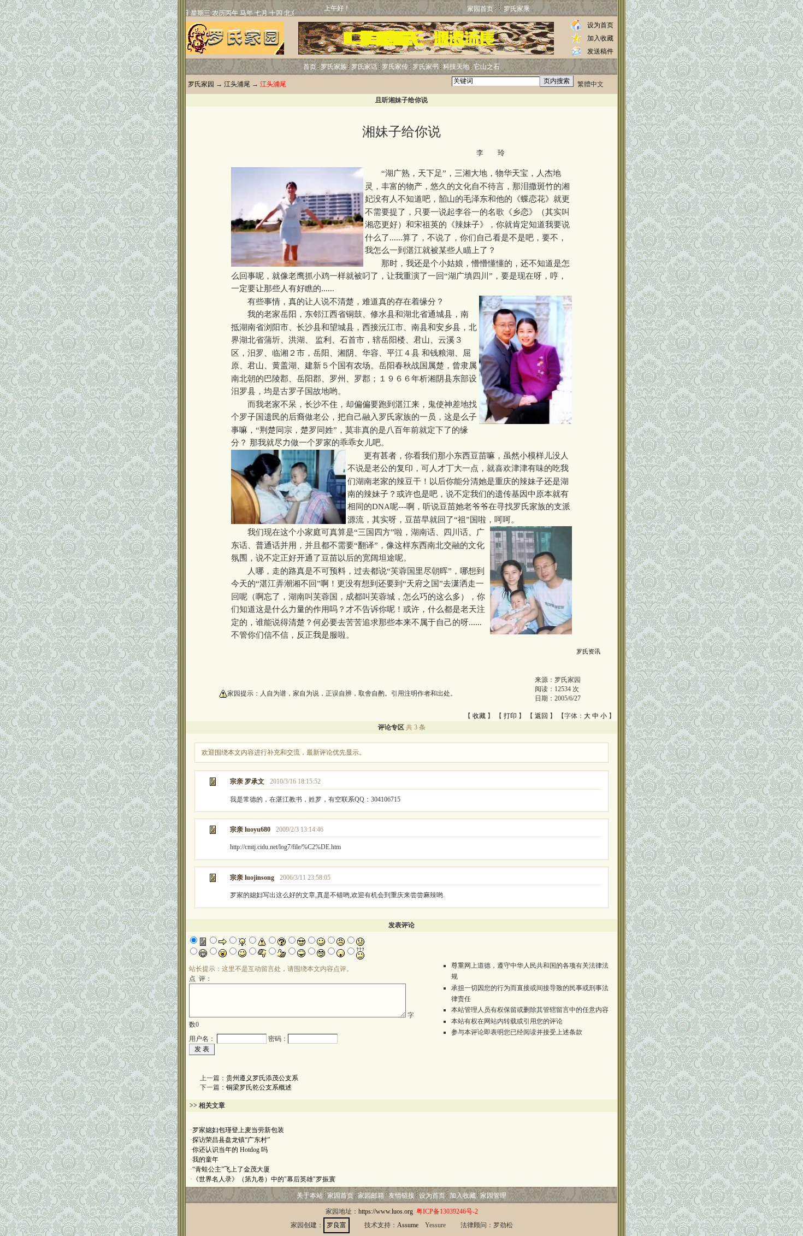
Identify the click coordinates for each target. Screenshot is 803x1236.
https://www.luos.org (385, 1211)
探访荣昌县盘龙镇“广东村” (231, 1140)
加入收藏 (600, 38)
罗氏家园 (201, 84)
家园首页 (480, 9)
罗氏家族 (334, 66)
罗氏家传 (395, 66)
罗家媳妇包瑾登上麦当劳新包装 (238, 1130)
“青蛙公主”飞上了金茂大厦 (231, 1169)
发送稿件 (600, 51)
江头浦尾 (237, 84)
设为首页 (600, 25)
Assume (407, 1225)
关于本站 (310, 1195)
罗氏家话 (364, 66)
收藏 (479, 716)
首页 (309, 66)
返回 (541, 716)
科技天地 (456, 66)
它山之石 (487, 66)
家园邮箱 (371, 1195)
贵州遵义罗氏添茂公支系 (262, 1078)
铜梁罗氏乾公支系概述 (259, 1087)
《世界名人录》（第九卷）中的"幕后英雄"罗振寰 (263, 1179)
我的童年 (205, 1159)
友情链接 (401, 1195)
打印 (510, 716)
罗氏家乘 (517, 9)
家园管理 (493, 1195)
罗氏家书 (425, 66)
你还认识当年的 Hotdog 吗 (230, 1149)
